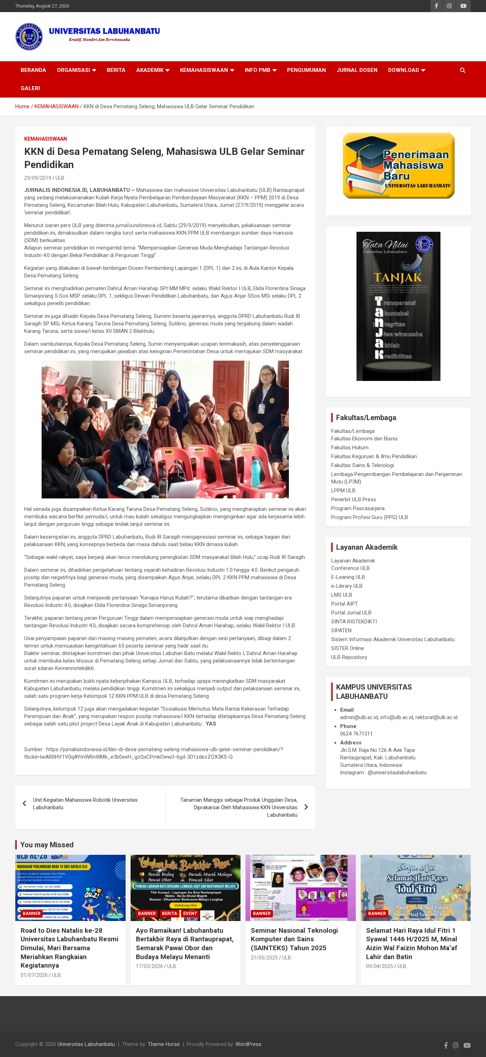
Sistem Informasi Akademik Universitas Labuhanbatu (393, 639)
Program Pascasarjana (358, 508)
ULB (60, 178)
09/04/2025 (379, 966)
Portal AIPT (344, 604)
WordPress (249, 1044)
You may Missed (47, 845)
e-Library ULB (347, 586)
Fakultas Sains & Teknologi (362, 465)
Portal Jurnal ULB (351, 612)
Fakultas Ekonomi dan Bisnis (364, 438)
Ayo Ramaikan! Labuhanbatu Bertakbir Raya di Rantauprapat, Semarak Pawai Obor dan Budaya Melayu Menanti (185, 943)
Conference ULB (350, 568)
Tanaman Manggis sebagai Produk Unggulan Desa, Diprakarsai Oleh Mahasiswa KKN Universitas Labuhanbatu (238, 807)
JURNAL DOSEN (357, 70)
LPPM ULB (343, 490)
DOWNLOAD (403, 70)
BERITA (116, 70)
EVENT (190, 913)
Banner (32, 913)
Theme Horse (164, 1044)
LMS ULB (341, 595)
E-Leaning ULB (348, 577)
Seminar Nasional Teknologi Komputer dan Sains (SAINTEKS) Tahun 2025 (294, 939)
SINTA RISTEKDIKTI (354, 621)
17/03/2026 (149, 966)
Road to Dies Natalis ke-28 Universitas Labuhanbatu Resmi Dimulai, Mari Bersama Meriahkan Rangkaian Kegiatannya (69, 948)
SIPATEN (341, 630)
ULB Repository (349, 657)
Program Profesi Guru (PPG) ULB (369, 517)
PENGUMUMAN (306, 70)
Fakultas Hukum (350, 447)
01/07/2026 (34, 975)
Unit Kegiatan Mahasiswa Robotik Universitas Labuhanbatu (85, 804)
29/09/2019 (37, 178)
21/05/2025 (264, 958)
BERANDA (33, 70)
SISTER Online (347, 648)
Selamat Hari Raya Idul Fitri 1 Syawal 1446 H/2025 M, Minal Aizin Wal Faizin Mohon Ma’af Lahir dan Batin (411, 943)
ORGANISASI (73, 70)
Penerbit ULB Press (353, 499)
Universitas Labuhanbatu (86, 1044)
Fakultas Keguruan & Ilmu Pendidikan (374, 456)
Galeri (30, 88)
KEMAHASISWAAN (204, 70)
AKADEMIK (149, 70)
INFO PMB (257, 70)
